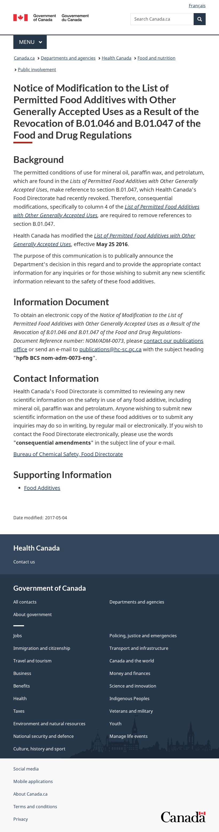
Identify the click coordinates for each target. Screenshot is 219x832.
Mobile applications (33, 781)
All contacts (25, 602)
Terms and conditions (35, 807)
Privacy (20, 819)
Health (20, 698)
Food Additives (42, 487)
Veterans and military (131, 711)
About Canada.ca (30, 794)
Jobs (17, 636)
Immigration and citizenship (41, 648)
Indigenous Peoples (130, 698)
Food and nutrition (156, 58)
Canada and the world (132, 661)
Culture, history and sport (39, 749)
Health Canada (116, 58)
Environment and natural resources (49, 724)
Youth (116, 724)
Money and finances (130, 673)
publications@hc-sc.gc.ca (110, 349)
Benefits (21, 686)
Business (22, 673)
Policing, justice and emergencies (143, 636)
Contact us (24, 562)
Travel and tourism (32, 661)
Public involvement (37, 69)
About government (32, 614)
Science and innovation (133, 686)
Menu (27, 41)
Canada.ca (24, 58)
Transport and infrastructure (139, 648)
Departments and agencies (68, 58)
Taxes (19, 711)
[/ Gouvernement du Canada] (51, 17)
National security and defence (43, 736)
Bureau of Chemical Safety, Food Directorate (68, 454)
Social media (26, 769)
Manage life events (129, 736)
